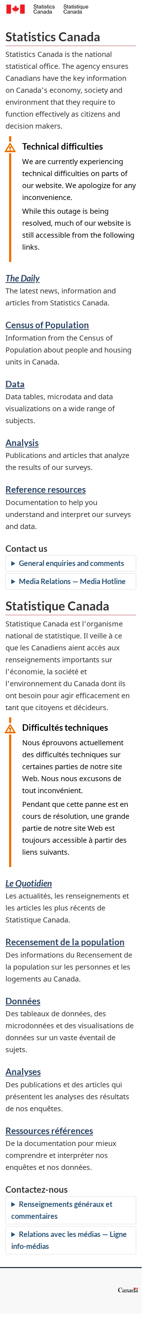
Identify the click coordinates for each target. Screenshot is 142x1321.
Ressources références (49, 1130)
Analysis (21, 442)
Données (22, 1001)
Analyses (23, 1071)
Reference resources (45, 489)
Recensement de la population (65, 942)
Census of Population (47, 325)
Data (15, 384)
